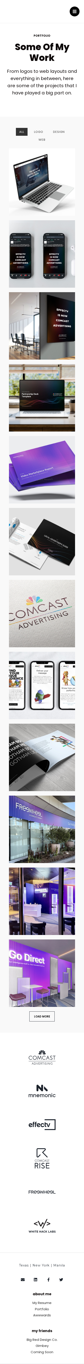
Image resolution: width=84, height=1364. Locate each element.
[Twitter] (61, 1279)
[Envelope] (23, 1279)
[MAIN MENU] (75, 11)
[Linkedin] (36, 1279)
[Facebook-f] (48, 1279)
